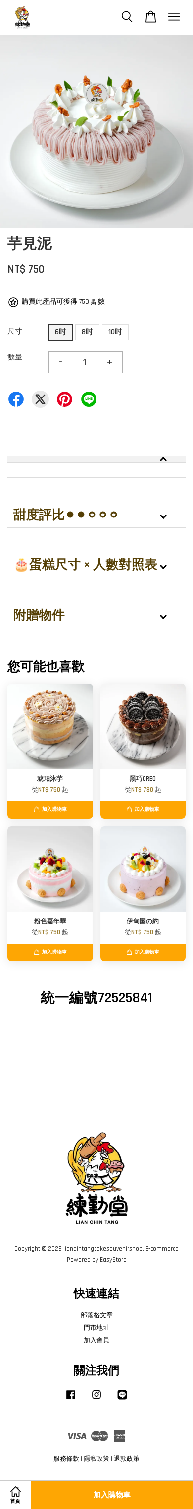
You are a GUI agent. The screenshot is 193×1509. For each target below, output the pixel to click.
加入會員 (96, 1340)
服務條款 (66, 1459)
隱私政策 (96, 1459)
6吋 (60, 332)
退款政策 (127, 1459)
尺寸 (14, 331)
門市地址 (96, 1328)
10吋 (115, 332)
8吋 (87, 332)
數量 (14, 357)
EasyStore (113, 1260)
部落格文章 (97, 1315)
